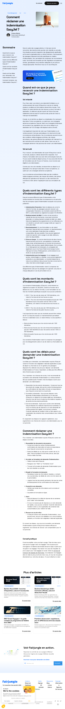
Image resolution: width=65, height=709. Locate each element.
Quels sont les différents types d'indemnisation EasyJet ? (10, 62)
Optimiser (28, 685)
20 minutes (41, 686)
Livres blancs (50, 686)
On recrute (58, 689)
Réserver (28, 683)
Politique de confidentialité (25, 702)
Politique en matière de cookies (37, 702)
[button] (61, 3)
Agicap (40, 683)
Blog (48, 683)
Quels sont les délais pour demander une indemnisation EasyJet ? (10, 75)
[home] (8, 3)
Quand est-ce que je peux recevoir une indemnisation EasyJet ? (10, 55)
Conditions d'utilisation (49, 702)
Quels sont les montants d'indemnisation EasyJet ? (10, 68)
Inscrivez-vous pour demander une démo (36, 659)
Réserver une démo (52, 3)
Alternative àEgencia (58, 685)
